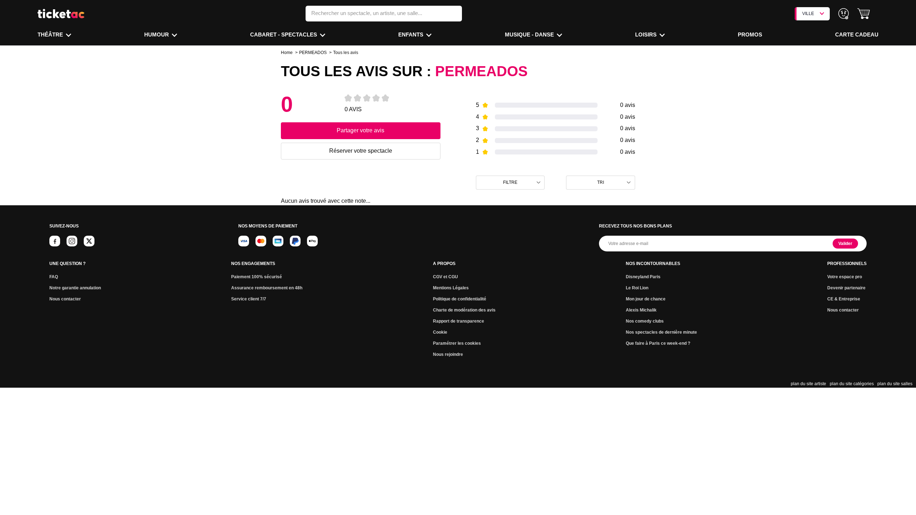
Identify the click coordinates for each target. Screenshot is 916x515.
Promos (750, 34)
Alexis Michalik (641, 310)
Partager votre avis (360, 130)
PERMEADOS (313, 52)
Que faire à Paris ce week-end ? (658, 343)
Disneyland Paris (643, 276)
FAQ (53, 276)
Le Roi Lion (637, 287)
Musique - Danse (530, 34)
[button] (863, 14)
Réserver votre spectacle (360, 151)
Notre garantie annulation (75, 287)
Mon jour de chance (646, 298)
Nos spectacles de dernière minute (661, 332)
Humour (157, 34)
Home (287, 52)
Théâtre (51, 34)
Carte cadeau (856, 34)
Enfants (411, 34)
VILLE (808, 13)
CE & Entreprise (843, 298)
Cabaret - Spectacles (284, 34)
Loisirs (646, 34)
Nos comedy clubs (645, 321)
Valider (845, 243)
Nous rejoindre (448, 354)
